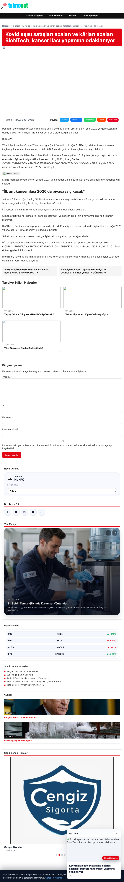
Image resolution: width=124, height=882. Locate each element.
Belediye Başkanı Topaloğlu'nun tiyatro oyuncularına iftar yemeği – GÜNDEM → (83, 271)
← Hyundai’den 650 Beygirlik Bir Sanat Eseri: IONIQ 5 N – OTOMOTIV (26, 271)
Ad (4, 405)
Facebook (76, 120)
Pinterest (113, 120)
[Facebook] (7, 512)
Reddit (101, 120)
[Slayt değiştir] (56, 855)
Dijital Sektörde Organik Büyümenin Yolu (25, 685)
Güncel (16, 26)
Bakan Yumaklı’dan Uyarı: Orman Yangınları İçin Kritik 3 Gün (34, 681)
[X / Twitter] (16, 512)
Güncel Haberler (34, 15)
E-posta (7, 417)
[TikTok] (41, 512)
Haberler (6, 26)
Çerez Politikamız (53, 877)
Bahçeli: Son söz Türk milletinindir (22, 671)
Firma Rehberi (56, 15)
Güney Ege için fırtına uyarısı (20, 675)
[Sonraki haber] (114, 533)
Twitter (64, 120)
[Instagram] (24, 512)
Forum (72, 15)
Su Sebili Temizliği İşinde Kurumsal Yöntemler (28, 678)
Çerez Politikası (90, 15)
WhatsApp (89, 120)
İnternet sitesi (10, 429)
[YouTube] (33, 512)
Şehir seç (12, 485)
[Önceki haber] (108, 533)
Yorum (7, 376)
